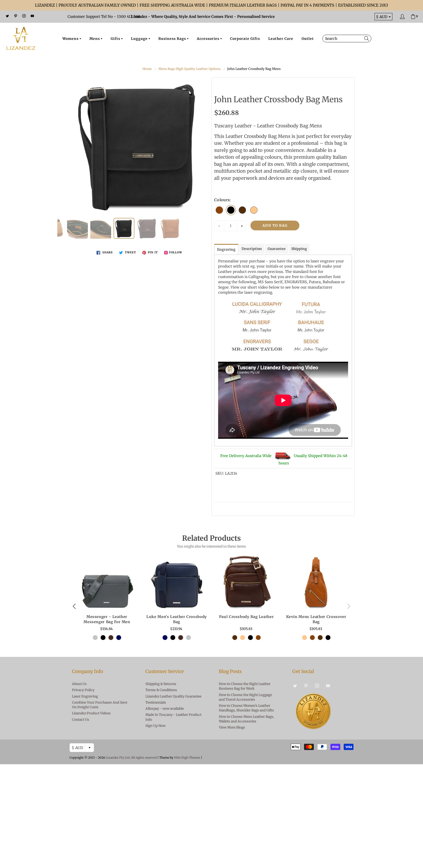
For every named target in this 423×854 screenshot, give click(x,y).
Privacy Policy (83, 690)
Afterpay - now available (164, 709)
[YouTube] (32, 15)
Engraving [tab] (226, 249)
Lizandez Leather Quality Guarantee (173, 696)
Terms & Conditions (161, 690)
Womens (71, 38)
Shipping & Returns (160, 684)
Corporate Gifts (245, 38)
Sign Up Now (155, 726)
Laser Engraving (85, 696)
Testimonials (155, 702)
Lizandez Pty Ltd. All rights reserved (131, 757)
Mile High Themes (187, 757)
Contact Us (80, 720)
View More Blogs (232, 727)
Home (147, 69)
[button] (348, 606)
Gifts (116, 38)
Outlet (308, 38)
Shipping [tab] (299, 249)
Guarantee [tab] (277, 249)
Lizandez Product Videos (91, 713)
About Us (79, 684)
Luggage (140, 38)
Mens (95, 38)
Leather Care (280, 38)
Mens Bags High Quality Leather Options (189, 69)
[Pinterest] (15, 15)
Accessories (208, 38)
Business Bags (172, 38)
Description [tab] (252, 249)
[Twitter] (7, 15)
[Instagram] (24, 15)
